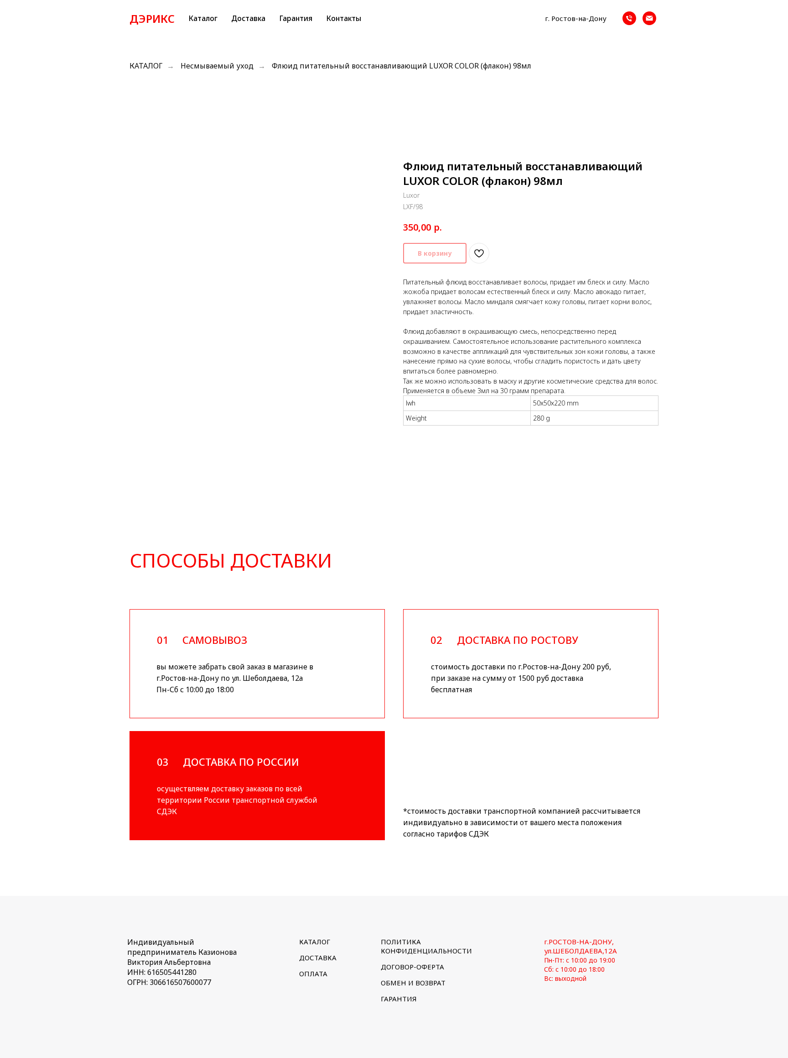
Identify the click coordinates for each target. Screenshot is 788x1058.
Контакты (343, 18)
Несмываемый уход (217, 66)
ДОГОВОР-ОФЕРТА (412, 966)
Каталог (203, 18)
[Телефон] (629, 18)
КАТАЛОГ (146, 66)
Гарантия (295, 18)
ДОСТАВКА (318, 957)
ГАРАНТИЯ (399, 998)
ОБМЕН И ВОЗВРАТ (413, 982)
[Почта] (649, 18)
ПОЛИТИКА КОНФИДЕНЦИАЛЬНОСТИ (426, 946)
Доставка (248, 18)
